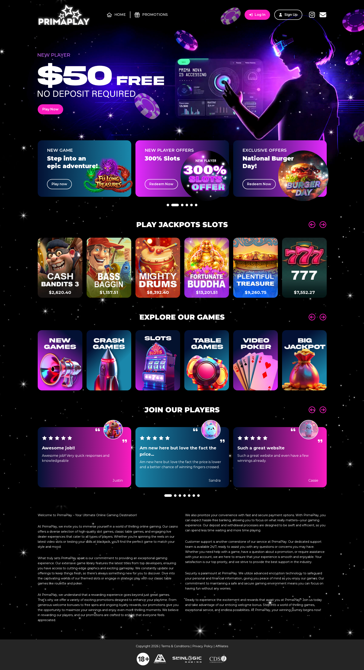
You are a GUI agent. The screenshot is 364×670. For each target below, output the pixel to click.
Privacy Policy (202, 646)
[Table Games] (206, 360)
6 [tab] (196, 216)
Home (120, 15)
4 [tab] (187, 216)
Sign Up (291, 15)
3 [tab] (182, 216)
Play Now (50, 109)
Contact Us (323, 14)
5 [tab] (191, 216)
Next (323, 224)
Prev (312, 224)
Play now (59, 184)
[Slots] (157, 360)
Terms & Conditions (175, 646)
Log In (260, 15)
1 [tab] (168, 216)
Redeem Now (161, 184)
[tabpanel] (84, 168)
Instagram (312, 14)
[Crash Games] (108, 360)
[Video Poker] (255, 360)
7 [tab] (198, 507)
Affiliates (221, 646)
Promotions (155, 15)
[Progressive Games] (304, 360)
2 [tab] (175, 216)
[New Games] (60, 360)
